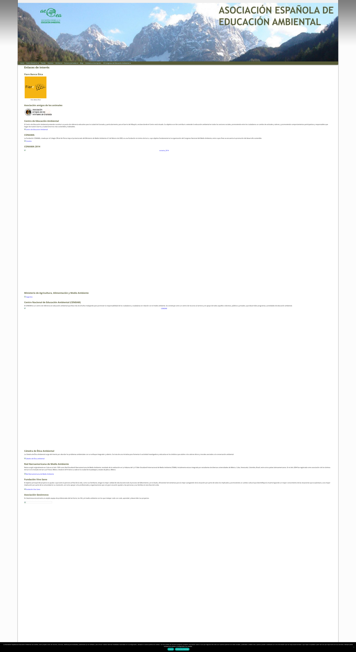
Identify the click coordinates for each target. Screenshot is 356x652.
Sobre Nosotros (31, 63)
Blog (81, 63)
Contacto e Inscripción (93, 63)
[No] (354, 647)
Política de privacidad (182, 649)
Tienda (43, 63)
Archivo (58, 63)
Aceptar (170, 649)
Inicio (22, 63)
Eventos (50, 63)
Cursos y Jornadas (70, 63)
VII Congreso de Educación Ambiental (116, 63)
